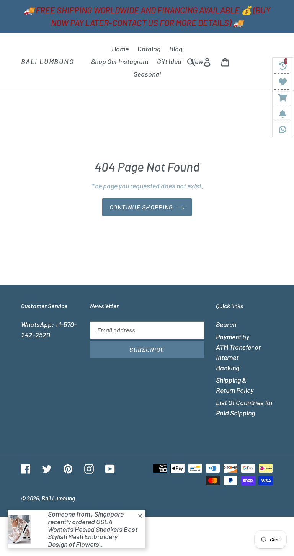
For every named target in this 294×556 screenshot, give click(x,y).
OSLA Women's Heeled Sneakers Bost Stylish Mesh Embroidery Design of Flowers (92, 532)
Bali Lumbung (47, 61)
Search (226, 324)
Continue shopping (141, 207)
